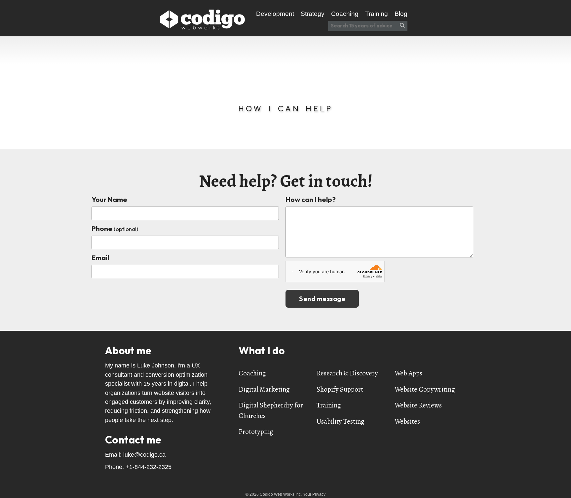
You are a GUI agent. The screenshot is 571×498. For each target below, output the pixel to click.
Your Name (109, 199)
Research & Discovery (347, 373)
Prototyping (256, 431)
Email (100, 257)
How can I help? (311, 199)
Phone (115, 228)
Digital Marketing (264, 389)
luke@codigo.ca (144, 454)
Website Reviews (418, 405)
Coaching (252, 373)
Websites (407, 421)
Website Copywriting (425, 389)
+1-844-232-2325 (148, 466)
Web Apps (408, 373)
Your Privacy (314, 494)
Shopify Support (340, 389)
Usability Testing (340, 421)
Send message (322, 298)
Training (329, 405)
